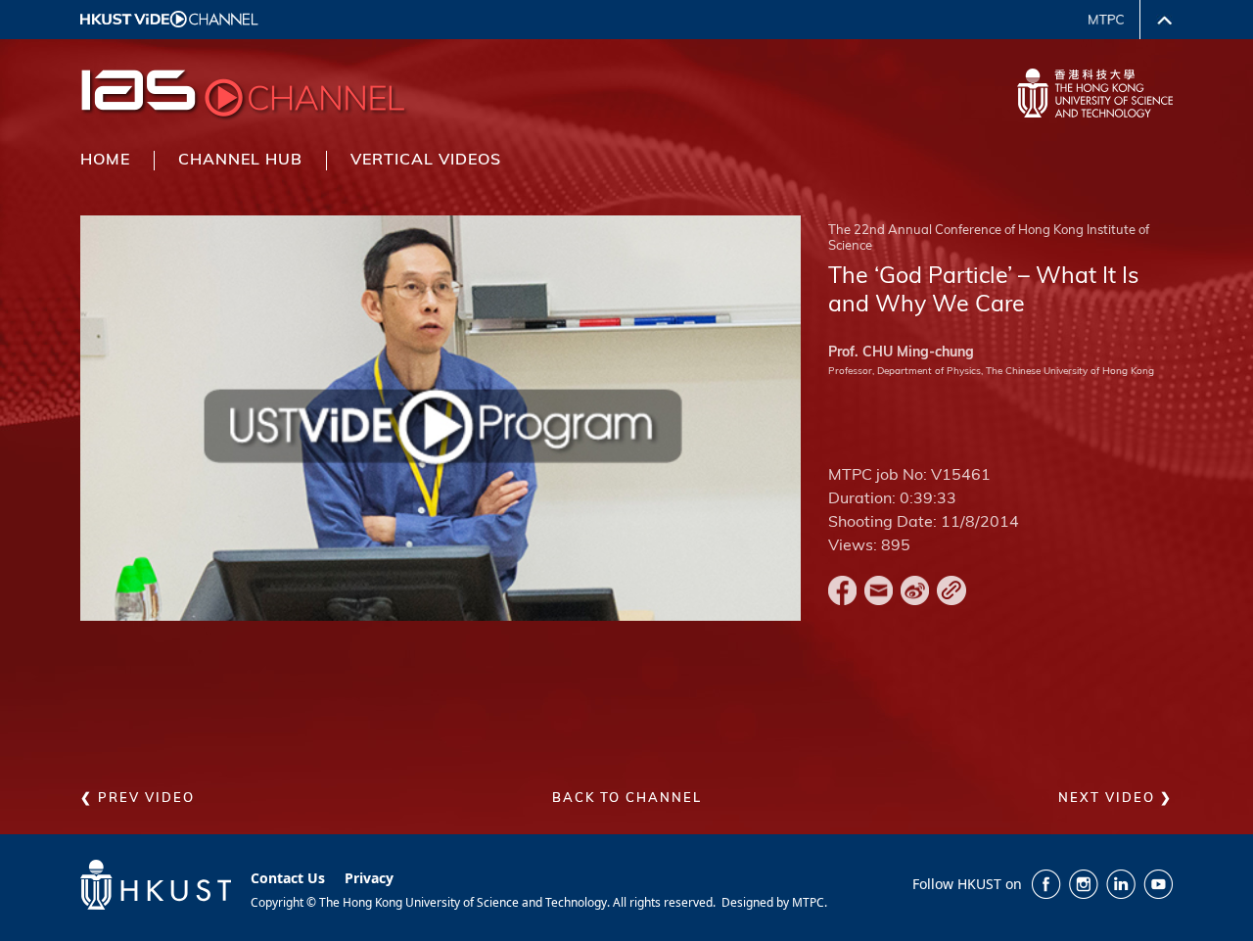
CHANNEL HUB (240, 160)
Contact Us (288, 878)
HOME (105, 160)
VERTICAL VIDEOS (425, 160)
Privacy (369, 878)
